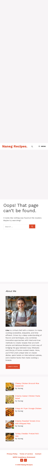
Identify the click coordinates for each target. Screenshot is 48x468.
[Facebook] (25, 460)
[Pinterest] (21, 460)
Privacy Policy (12, 454)
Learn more (13, 366)
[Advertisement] (24, 24)
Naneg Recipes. (14, 146)
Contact (38, 454)
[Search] (32, 226)
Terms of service (26, 454)
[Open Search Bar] (32, 146)
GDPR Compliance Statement (24, 457)
